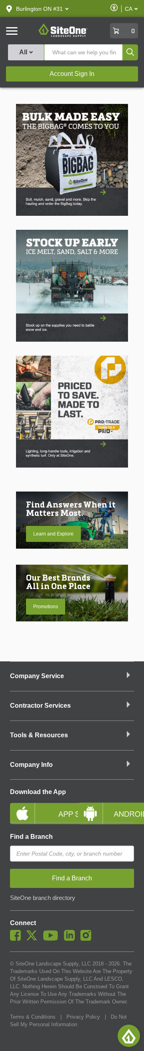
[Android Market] (106, 807)
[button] (39, 9)
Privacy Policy (83, 1017)
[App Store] (38, 807)
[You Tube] (52, 939)
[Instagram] (87, 939)
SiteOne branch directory (42, 898)
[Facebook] (17, 939)
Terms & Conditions (33, 1017)
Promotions (45, 606)
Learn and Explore (53, 534)
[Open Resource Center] (129, 1036)
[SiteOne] (63, 35)
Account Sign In (72, 73)
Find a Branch (31, 836)
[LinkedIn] (71, 939)
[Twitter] (33, 939)
